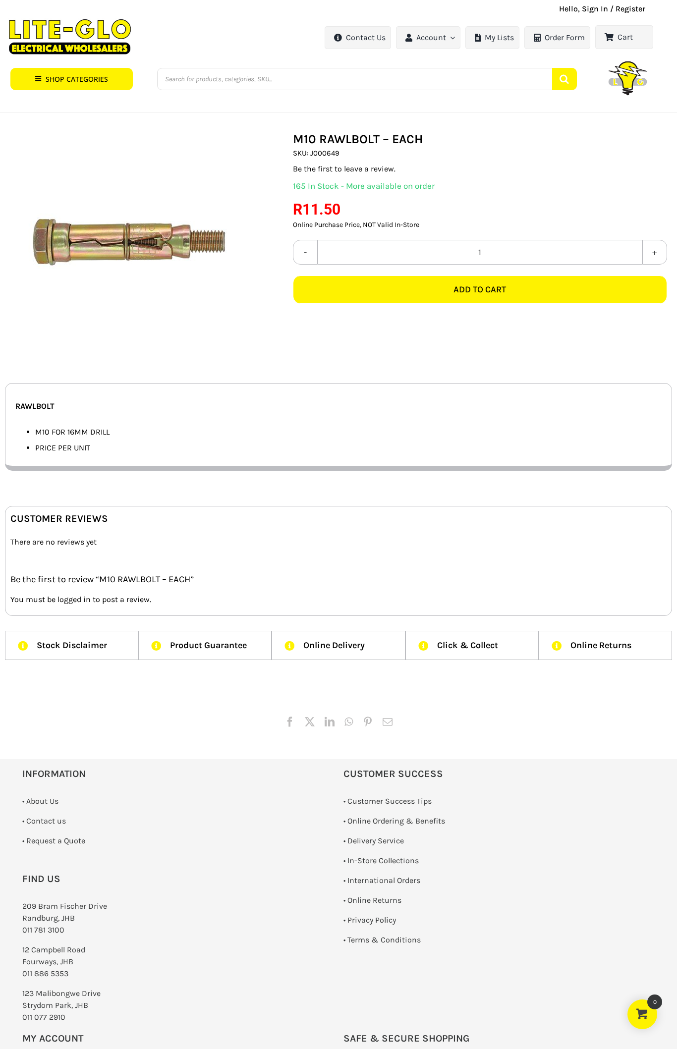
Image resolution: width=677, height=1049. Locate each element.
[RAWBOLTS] (129, 242)
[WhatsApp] (348, 722)
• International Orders (381, 880)
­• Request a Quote (53, 840)
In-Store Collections (383, 860)
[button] (71, 79)
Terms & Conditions (384, 939)
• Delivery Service (373, 840)
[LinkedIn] (329, 722)
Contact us (46, 821)
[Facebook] (290, 722)
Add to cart (479, 289)
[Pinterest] (368, 722)
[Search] (564, 79)
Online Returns (374, 900)
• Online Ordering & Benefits (394, 821)
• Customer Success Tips (387, 801)
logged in (74, 599)
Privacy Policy (371, 920)
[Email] (387, 722)
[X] (310, 722)
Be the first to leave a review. (344, 168)
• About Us (40, 801)
